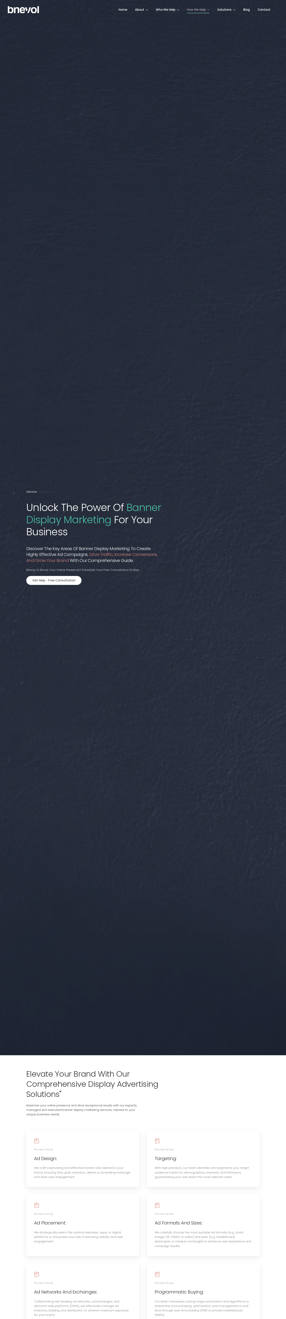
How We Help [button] (196, 10)
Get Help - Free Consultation (53, 580)
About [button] (139, 10)
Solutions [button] (224, 10)
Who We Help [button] (165, 10)
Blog (246, 10)
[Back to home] (23, 10)
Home (122, 10)
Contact (264, 10)
